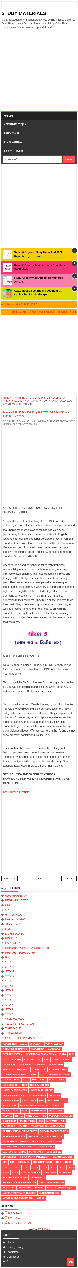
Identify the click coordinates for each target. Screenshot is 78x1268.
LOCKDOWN (53, 1100)
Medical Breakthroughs (34, 1105)
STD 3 (9, 985)
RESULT (24, 1141)
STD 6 (9, 999)
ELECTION (8, 1069)
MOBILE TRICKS (11, 1111)
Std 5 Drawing (11, 791)
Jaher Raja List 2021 (14, 1095)
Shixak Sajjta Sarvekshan (34, 1157)
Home (10, 115)
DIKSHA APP (9, 1064)
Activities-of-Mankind (15, 1049)
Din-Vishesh (25, 1064)
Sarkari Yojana (45, 1147)
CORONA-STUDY (32, 1059)
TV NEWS (39, 1188)
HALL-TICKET (39, 1080)
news (25, 1111)
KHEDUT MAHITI (11, 1100)
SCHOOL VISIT (36, 1152)
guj (42, 1075)
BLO (71, 1054)
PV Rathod (14, 1218)
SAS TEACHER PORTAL (14, 1152)
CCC (5, 1059)
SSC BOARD (24, 1162)
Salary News (10, 1147)
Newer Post (9, 878)
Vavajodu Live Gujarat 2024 (18, 1198)
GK (7, 909)
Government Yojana (15, 1044)
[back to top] (70, 1262)
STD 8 (9, 1009)
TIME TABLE (13, 1028)
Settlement (9, 1157)
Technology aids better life (19, 1183)
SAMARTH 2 (26, 1147)
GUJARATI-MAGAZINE (58, 1075)
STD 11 (9, 971)
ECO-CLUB (40, 1064)
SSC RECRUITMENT (42, 1162)
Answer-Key (37, 1049)
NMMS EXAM (32, 1116)
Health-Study (57, 1080)
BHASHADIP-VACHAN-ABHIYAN (41, 1054)
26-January (36, 1044)
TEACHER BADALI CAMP (21, 1023)
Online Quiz (9, 1121)
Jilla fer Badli (12, 924)
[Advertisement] (39, 70)
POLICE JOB (9, 1126)
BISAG (62, 1054)
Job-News (54, 1095)
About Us (12, 1261)
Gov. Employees (58, 1069)
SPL (5, 1162)
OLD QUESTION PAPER (60, 1116)
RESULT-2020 (54, 1141)
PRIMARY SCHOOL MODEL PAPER (47, 1126)
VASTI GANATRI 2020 (49, 1193)
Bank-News (54, 1049)
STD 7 (9, 1004)
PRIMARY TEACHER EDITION (54, 421)
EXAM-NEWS (23, 1069)
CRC (8, 905)
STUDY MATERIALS (23, 13)
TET (41, 1183)
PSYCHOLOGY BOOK (52, 1136)
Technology (37, 1177)
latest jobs (29, 1100)
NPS (44, 1116)
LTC (64, 1100)
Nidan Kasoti (38, 1111)
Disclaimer (13, 1251)
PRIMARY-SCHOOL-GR (20, 952)
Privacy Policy (15, 1247)
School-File (54, 1152)
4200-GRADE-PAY (16, 895)
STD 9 (9, 1014)
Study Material (13, 142)
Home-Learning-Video (15, 1090)
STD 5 (72, 421)
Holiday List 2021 (15, 919)
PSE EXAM (33, 1136)
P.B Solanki (15, 1213)
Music (25, 791)
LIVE (8, 928)
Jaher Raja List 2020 (41, 1090)
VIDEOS (40, 1198)
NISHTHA (11, 938)
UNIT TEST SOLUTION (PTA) (60, 1188)
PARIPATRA (12, 943)
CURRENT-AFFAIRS (61, 1059)
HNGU (24, 1085)
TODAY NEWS (14, 1033)
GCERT (35, 1069)
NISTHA (19, 1116)
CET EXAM (16, 1059)
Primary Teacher (13, 150)
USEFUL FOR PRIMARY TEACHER (20, 424)
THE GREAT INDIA (55, 1183)
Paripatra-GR (11, 133)
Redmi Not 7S (10, 1141)
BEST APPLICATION (18, 900)
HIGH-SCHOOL (10, 1085)
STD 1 (9, 962)
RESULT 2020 (38, 1141)
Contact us (13, 1256)
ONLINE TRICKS (27, 1121)
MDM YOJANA (14, 933)
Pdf (7, 957)
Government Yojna (15, 124)
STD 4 (9, 990)
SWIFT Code (49, 1172)
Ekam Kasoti (56, 1064)
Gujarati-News (13, 914)
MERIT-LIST (57, 1105)
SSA (12, 1162)
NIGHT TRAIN (55, 1111)
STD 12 (9, 976)
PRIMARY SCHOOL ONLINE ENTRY (28, 947)
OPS (40, 1121)
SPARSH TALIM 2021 (62, 1157)
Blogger (46, 1228)
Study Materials (14, 1018)
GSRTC (33, 1075)
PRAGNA (23, 1126)
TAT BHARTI (65, 1172)
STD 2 (9, 981)
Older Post (69, 878)
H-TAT (26, 1080)
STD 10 (9, 966)
